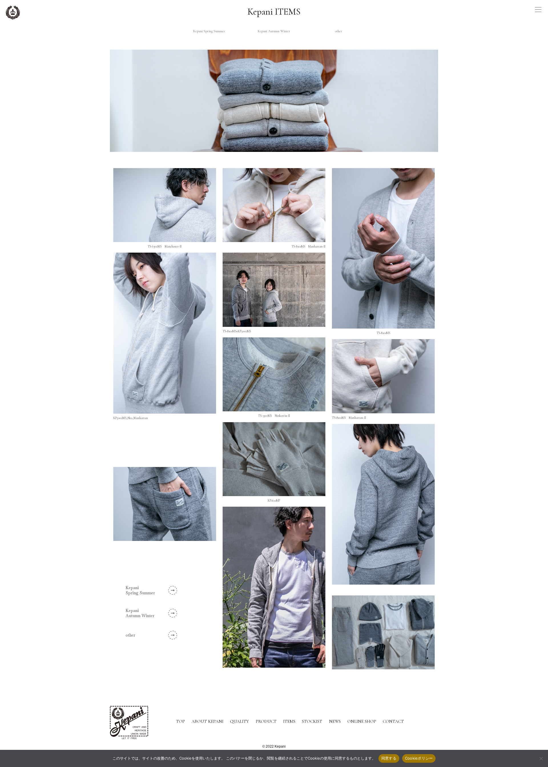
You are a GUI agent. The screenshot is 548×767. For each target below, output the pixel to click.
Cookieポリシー (419, 758)
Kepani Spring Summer (209, 31)
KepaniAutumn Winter (140, 613)
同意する (388, 758)
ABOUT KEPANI (207, 721)
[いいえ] (541, 758)
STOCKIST (312, 721)
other (338, 31)
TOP (180, 721)
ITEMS (289, 721)
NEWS (335, 721)
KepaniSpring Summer (140, 590)
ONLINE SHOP (361, 721)
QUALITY (239, 721)
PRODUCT (266, 721)
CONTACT (393, 721)
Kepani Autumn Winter (274, 31)
